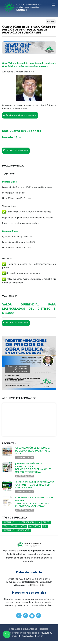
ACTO (23, 526)
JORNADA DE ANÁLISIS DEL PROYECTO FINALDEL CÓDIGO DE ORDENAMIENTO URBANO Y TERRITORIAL (33, 468)
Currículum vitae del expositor (21, 115)
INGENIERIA (34, 526)
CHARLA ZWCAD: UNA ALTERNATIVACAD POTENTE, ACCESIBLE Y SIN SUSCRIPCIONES (34, 484)
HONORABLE (23, 530)
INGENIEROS (9, 522)
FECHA (14, 526)
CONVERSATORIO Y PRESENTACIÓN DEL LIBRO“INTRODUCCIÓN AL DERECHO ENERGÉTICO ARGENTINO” (34, 502)
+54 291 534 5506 (35, 585)
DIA (44, 526)
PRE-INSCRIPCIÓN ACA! (17, 150)
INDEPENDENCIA (26, 522)
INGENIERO (9, 530)
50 (38, 522)
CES (5, 526)
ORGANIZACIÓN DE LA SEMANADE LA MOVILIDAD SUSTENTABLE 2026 (32, 450)
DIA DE (46, 522)
